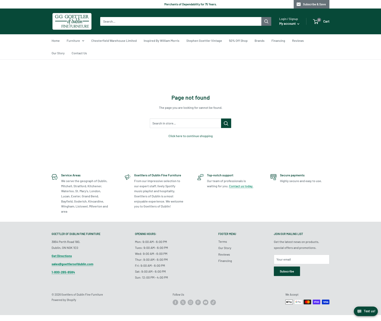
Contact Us (79, 53)
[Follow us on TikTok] (213, 302)
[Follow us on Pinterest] (198, 302)
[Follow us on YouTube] (205, 302)
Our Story (58, 53)
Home (56, 40)
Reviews (298, 40)
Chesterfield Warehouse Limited (114, 40)
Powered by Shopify (64, 300)
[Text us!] (366, 312)
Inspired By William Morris (161, 40)
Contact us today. (241, 186)
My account (287, 23)
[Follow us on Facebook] (175, 302)
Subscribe (287, 271)
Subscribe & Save (314, 4)
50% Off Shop (238, 40)
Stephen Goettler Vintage (204, 40)
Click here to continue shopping (190, 136)
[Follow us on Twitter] (183, 302)
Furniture (73, 40)
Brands (260, 40)
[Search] (266, 21)
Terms (222, 241)
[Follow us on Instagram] (190, 302)
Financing (278, 40)
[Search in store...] (226, 123)
